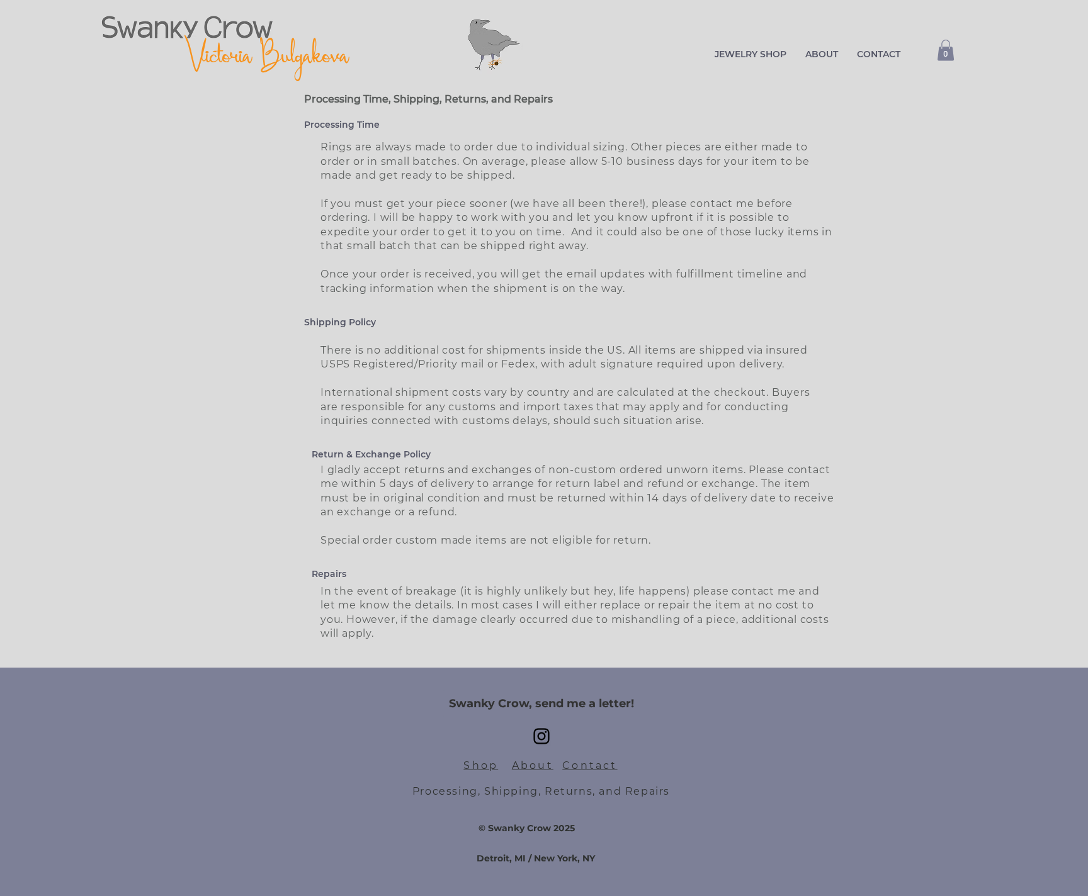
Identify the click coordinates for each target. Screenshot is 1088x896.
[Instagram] (541, 736)
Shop (480, 765)
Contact (589, 765)
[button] (750, 54)
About (532, 765)
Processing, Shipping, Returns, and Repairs (541, 791)
